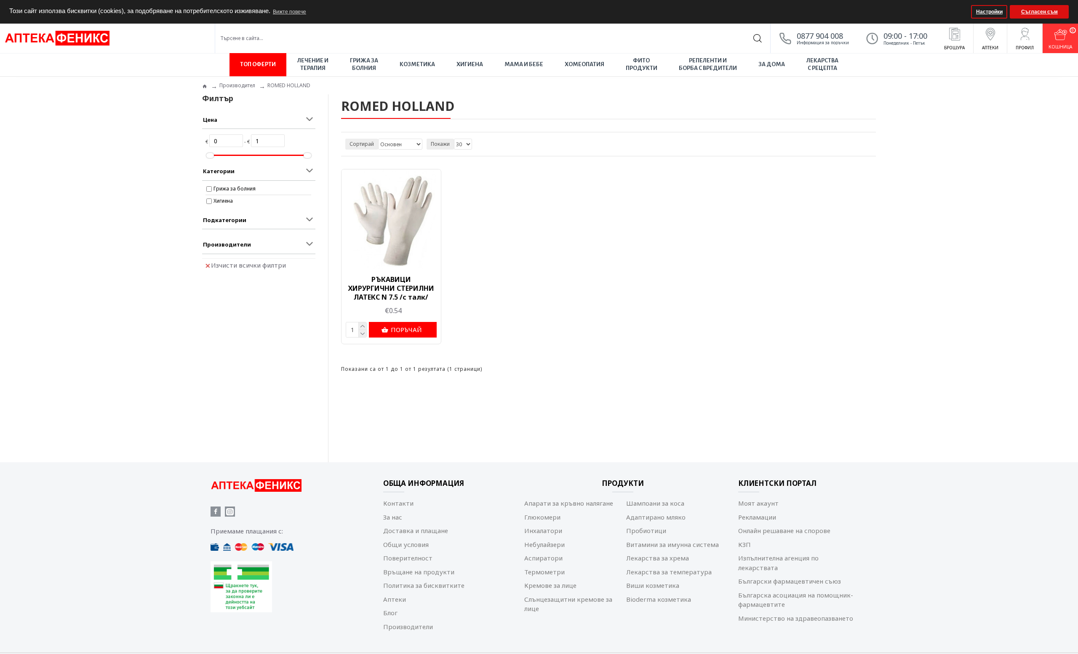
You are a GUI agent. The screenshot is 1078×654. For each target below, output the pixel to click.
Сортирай (362, 143)
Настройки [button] (989, 12)
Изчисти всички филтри (248, 265)
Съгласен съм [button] (1039, 12)
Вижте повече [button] (289, 12)
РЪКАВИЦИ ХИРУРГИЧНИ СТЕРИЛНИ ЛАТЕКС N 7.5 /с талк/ (391, 288)
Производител (237, 85)
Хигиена (223, 200)
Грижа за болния (234, 188)
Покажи (440, 143)
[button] (964, 12)
